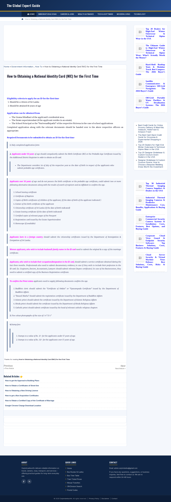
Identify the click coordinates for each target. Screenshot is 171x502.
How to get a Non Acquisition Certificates (22, 396)
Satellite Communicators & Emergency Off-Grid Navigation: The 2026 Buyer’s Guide (150, 86)
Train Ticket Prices (74, 479)
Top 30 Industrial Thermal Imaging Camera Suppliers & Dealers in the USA (155, 187)
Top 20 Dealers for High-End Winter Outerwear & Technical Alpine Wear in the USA (150, 34)
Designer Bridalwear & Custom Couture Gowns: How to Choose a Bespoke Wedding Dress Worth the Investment (151, 163)
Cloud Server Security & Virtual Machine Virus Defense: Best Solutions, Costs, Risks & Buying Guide (150, 261)
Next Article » (120, 368)
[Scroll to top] (165, 497)
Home (32, 14)
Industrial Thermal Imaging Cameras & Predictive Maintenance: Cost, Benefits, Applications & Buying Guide (150, 203)
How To (38, 66)
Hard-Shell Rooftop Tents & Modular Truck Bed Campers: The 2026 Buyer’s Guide (150, 69)
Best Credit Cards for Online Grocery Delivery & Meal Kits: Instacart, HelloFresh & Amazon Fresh (151, 128)
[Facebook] (24, 481)
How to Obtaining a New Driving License (21, 391)
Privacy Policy (94, 498)
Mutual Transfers (73, 483)
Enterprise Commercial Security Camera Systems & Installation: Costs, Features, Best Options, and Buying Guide (150, 222)
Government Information (22, 66)
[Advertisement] (65, 43)
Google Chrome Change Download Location (23, 406)
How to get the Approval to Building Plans (22, 381)
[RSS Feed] (29, 481)
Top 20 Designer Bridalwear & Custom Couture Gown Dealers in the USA (151, 154)
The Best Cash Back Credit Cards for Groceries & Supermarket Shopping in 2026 (150, 138)
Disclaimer (105, 498)
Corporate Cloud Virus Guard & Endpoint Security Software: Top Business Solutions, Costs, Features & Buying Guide (150, 241)
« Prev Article (9, 368)
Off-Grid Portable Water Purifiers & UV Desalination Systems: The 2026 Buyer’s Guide (150, 103)
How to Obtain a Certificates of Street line (22, 386)
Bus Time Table (73, 476)
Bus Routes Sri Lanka (75, 472)
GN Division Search (74, 486)
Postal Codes (72, 490)
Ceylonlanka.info (66, 498)
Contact (114, 498)
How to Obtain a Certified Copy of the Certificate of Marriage (29, 401)
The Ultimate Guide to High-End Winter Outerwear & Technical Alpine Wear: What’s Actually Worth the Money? (150, 51)
